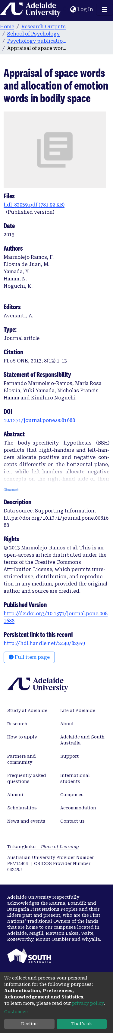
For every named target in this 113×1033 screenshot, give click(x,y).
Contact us (72, 821)
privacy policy (88, 1003)
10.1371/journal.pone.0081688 (39, 420)
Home (7, 26)
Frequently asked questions (26, 778)
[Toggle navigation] (104, 10)
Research (17, 723)
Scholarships (22, 807)
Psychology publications (37, 41)
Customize (16, 1011)
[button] (73, 9)
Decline (29, 1023)
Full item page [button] (32, 657)
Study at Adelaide (27, 710)
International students (75, 778)
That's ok (81, 1023)
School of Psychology (33, 34)
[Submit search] (65, 9)
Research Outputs (43, 26)
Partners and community (21, 759)
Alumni (15, 794)
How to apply (22, 737)
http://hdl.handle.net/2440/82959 (44, 643)
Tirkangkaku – (43, 846)
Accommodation (78, 807)
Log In (85, 9)
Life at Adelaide (77, 710)
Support (69, 756)
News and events (26, 821)
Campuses (71, 794)
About (67, 723)
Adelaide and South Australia (82, 740)
